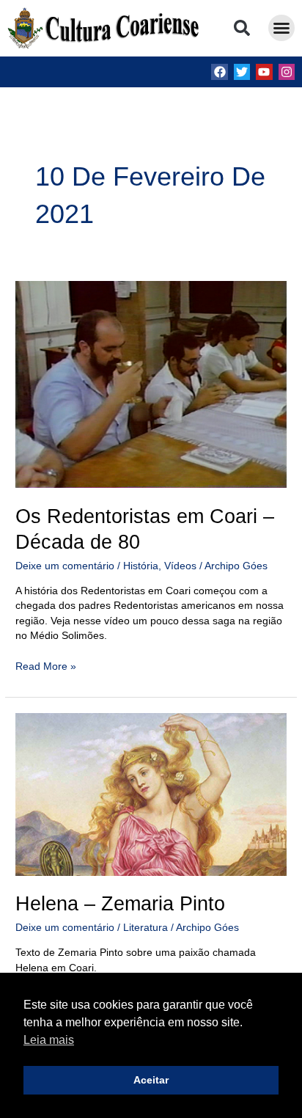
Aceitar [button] (151, 1080)
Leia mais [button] (48, 1040)
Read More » (45, 666)
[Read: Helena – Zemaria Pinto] (151, 794)
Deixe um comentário (64, 565)
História (140, 565)
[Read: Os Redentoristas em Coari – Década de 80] (151, 384)
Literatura (145, 927)
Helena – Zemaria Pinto (120, 903)
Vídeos (180, 565)
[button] (242, 28)
